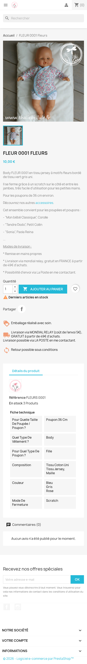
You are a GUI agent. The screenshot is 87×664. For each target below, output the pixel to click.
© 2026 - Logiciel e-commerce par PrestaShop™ (38, 659)
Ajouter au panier (43, 288)
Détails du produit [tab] (26, 371)
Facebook (6, 607)
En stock (16, 403)
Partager (22, 309)
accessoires (44, 203)
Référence (17, 398)
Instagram (18, 607)
